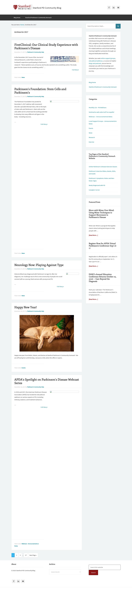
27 (26, 555)
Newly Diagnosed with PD (97, 185)
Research (92, 137)
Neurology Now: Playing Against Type (38, 265)
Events (24, 368)
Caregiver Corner (94, 190)
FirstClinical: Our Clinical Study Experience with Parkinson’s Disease (46, 46)
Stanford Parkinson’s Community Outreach (103, 87)
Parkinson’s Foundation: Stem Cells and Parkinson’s (40, 90)
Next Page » (33, 555)
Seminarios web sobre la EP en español (101, 112)
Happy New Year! (25, 307)
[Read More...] (93, 235)
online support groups (108, 58)
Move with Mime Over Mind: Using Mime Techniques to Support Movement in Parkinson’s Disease (101, 213)
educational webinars (96, 61)
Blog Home (92, 82)
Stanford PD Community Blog (47, 7)
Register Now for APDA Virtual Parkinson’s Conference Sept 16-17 (103, 245)
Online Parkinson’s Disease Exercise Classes (103, 167)
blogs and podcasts (95, 63)
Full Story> (75, 70)
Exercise (91, 142)
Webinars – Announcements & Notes (100, 117)
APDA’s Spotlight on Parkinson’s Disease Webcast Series (46, 381)
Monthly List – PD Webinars (97, 107)
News (23, 77)
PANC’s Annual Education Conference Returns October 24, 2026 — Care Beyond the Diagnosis (102, 278)
